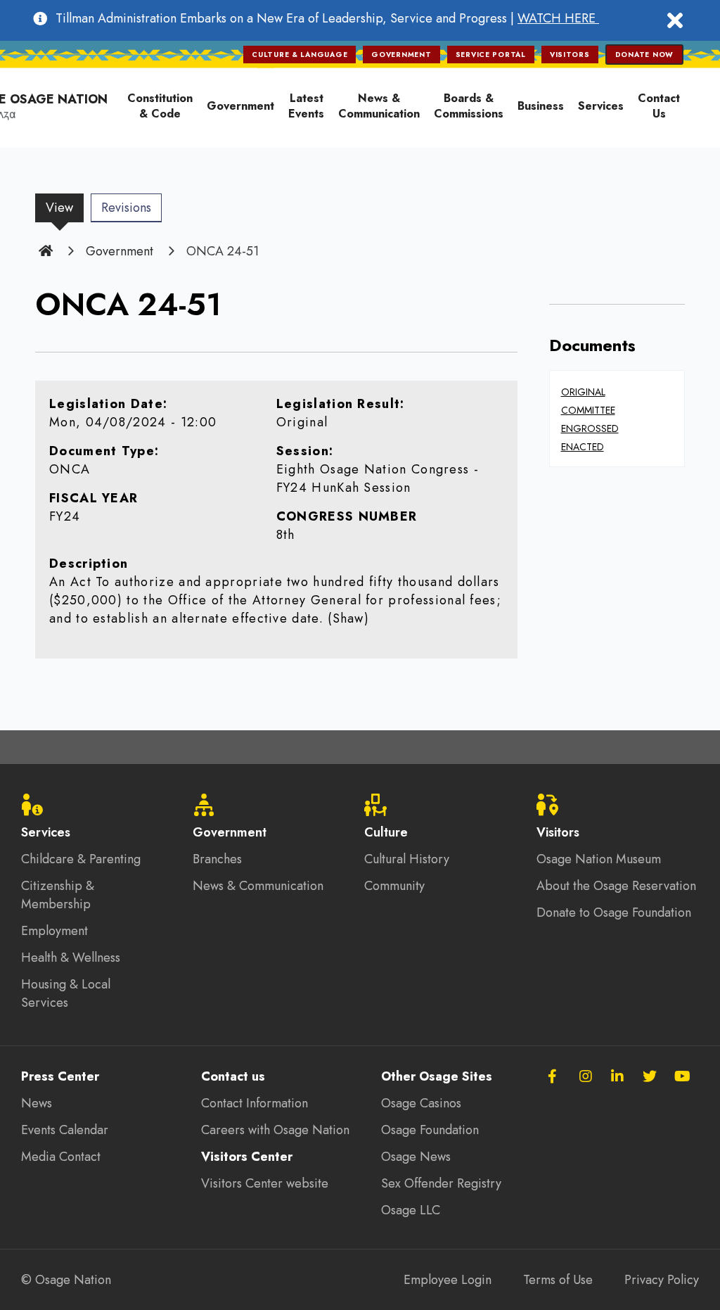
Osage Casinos (421, 1103)
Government (119, 251)
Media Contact (61, 1156)
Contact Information (254, 1103)
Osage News (416, 1156)
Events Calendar (64, 1130)
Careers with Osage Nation (275, 1130)
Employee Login (447, 1280)
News (36, 1103)
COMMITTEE (588, 410)
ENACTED (582, 447)
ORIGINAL (583, 392)
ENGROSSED (590, 428)
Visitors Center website (264, 1183)
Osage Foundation (430, 1130)
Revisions (126, 207)
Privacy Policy (661, 1280)
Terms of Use (558, 1280)
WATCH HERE (558, 18)
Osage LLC (410, 1210)
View (65, 210)
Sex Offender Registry (441, 1183)
